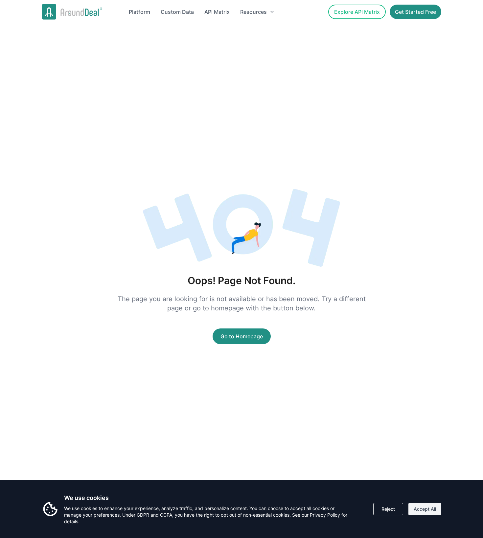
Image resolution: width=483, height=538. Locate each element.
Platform (139, 12)
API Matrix (217, 12)
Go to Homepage (241, 336)
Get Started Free (415, 12)
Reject (388, 509)
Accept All (425, 509)
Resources (253, 12)
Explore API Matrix (357, 12)
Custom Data (177, 12)
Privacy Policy (325, 515)
